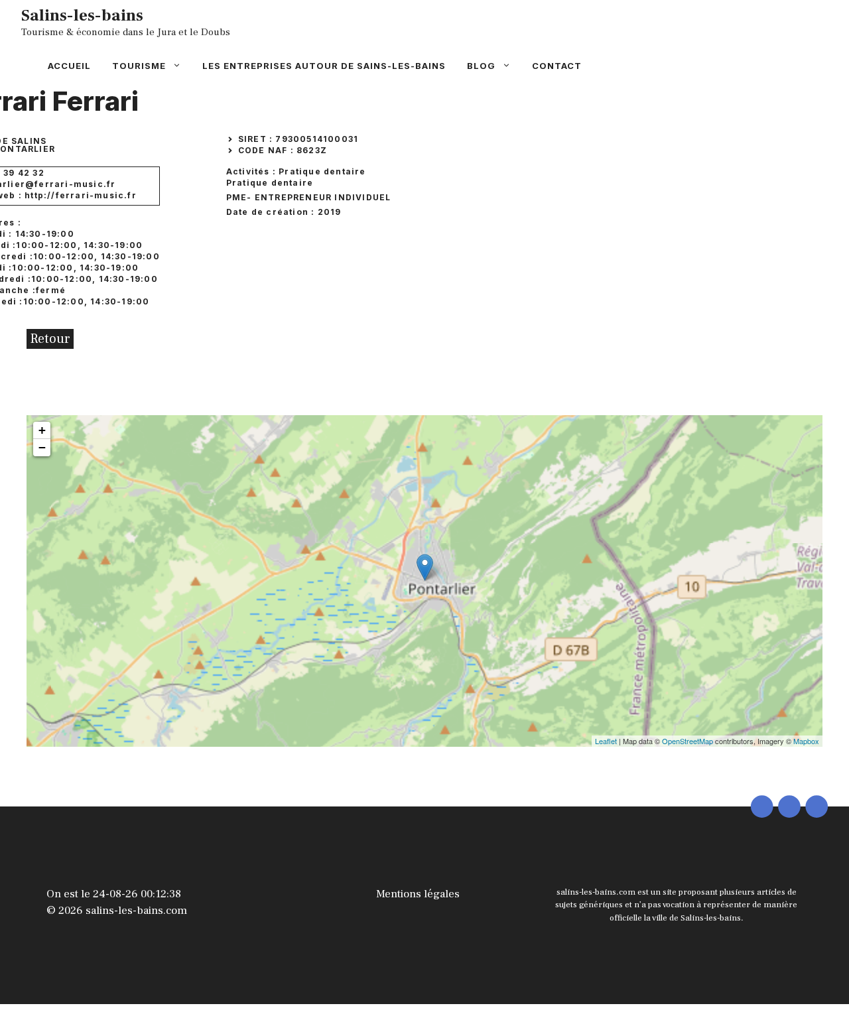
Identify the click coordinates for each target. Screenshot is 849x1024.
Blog (481, 65)
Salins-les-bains (82, 15)
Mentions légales (418, 894)
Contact (557, 65)
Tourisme (139, 65)
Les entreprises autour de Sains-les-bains (324, 65)
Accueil (69, 65)
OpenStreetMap (687, 741)
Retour (50, 339)
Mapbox (806, 741)
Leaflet (606, 741)
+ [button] (42, 430)
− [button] (42, 447)
